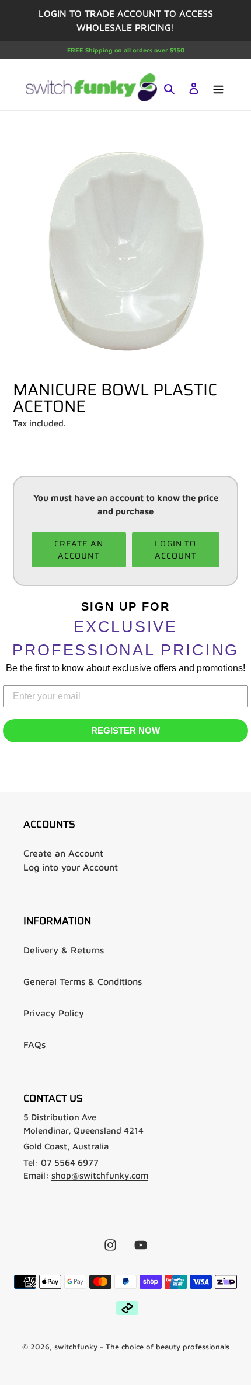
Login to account (176, 549)
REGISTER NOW (125, 730)
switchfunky (75, 1346)
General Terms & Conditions (82, 981)
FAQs (34, 1044)
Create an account (78, 549)
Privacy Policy (53, 1013)
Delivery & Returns (63, 950)
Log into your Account (70, 867)
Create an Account (63, 853)
